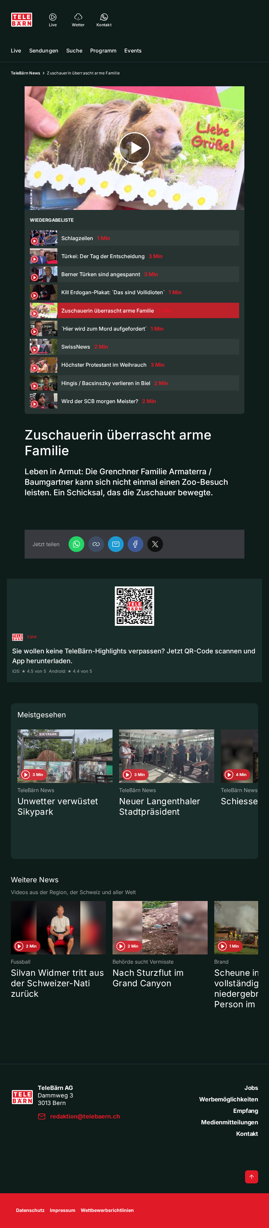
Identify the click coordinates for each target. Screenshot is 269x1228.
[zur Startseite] (21, 20)
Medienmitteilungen (229, 1122)
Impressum (62, 1210)
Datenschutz (30, 1210)
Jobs (251, 1087)
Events (133, 50)
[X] (155, 544)
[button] (96, 544)
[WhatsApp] (76, 544)
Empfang (245, 1110)
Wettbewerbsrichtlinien (107, 1210)
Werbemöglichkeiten (228, 1099)
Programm (103, 50)
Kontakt (247, 1133)
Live (16, 50)
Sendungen (43, 50)
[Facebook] (135, 544)
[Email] (116, 544)
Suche (74, 50)
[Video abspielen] (134, 148)
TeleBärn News (25, 73)
